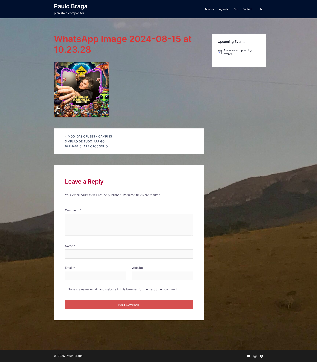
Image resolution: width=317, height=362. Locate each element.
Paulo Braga (71, 6)
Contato (247, 9)
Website (137, 267)
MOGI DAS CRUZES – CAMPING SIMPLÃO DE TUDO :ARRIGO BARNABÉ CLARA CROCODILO (88, 141)
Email (70, 267)
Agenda (224, 9)
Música (209, 9)
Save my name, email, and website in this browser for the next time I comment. (123, 289)
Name (70, 246)
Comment (73, 210)
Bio (235, 9)
